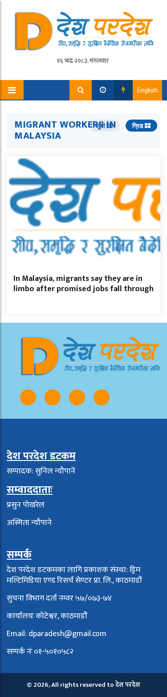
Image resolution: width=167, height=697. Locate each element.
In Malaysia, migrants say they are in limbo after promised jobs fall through (83, 284)
